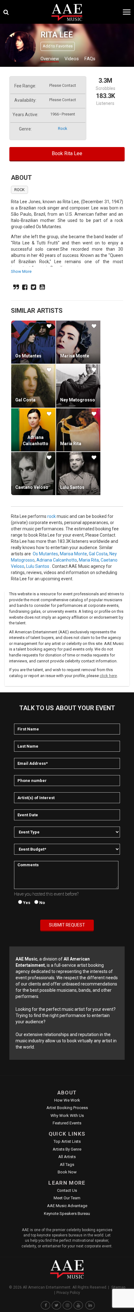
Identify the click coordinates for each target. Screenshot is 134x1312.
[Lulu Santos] (78, 473)
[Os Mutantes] (33, 342)
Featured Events (67, 1123)
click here (108, 675)
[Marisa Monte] (78, 342)
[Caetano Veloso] (33, 473)
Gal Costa (25, 399)
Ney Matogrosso (77, 399)
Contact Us (67, 1190)
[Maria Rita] (78, 429)
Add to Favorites (58, 46)
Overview (50, 58)
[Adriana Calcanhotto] (33, 429)
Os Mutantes (28, 355)
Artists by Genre (67, 1149)
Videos (72, 58)
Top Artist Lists (67, 1141)
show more (21, 271)
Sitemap (118, 1287)
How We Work (67, 1100)
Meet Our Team (67, 1198)
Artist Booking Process (67, 1107)
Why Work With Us (67, 1115)
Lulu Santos (72, 487)
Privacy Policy (68, 1292)
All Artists (67, 1156)
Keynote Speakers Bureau (67, 1213)
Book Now (67, 1172)
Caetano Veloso (31, 487)
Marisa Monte (74, 355)
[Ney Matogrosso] (78, 385)
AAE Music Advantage (67, 1205)
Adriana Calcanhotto (56, 560)
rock (62, 128)
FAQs (89, 58)
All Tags (67, 1164)
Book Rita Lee (67, 153)
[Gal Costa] (33, 385)
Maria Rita (70, 443)
